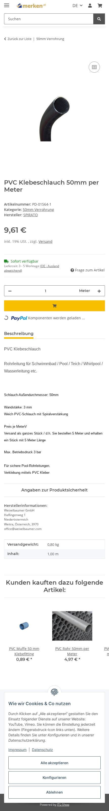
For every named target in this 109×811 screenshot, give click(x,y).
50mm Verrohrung (38, 209)
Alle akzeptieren (54, 763)
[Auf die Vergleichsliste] (94, 67)
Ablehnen (54, 792)
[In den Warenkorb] (8, 54)
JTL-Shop (63, 804)
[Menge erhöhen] (99, 291)
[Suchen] (99, 18)
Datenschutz (42, 749)
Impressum (17, 749)
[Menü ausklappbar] (6, 3)
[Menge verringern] (9, 291)
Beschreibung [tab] (18, 333)
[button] (90, 6)
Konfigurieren (54, 777)
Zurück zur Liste (19, 38)
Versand (45, 241)
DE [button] (75, 5)
